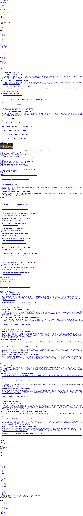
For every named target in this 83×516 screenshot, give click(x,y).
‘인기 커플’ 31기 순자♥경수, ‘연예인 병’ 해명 (12, 122)
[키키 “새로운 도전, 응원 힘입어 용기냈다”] (8, 344)
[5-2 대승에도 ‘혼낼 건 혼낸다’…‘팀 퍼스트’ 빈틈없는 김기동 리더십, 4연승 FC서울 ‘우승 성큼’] (16, 438)
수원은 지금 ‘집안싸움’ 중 (6, 365)
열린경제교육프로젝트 (5, 506)
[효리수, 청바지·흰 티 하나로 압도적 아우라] (9, 279)
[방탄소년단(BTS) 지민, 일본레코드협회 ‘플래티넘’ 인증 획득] (11, 329)
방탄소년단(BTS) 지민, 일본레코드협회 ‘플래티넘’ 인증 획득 (16, 324)
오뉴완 (3, 4)
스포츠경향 (4, 62)
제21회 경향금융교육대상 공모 (5, 447)
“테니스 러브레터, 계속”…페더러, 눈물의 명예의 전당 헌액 (15, 272)
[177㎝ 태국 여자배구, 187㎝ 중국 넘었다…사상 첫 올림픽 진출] (12, 95)
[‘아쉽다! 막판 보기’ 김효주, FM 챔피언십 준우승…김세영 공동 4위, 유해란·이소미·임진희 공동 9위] (17, 109)
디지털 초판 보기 (4, 485)
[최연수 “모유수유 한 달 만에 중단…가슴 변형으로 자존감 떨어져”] (12, 128)
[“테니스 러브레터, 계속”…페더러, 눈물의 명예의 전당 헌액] (11, 274)
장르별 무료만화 (4, 47)
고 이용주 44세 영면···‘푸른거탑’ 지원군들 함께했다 (14, 223)
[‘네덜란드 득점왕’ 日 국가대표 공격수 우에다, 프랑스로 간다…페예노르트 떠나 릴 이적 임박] (16, 424)
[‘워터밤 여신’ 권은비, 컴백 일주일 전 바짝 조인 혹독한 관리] (11, 182)
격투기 (3, 39)
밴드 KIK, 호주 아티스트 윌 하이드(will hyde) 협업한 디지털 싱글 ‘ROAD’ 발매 (20, 354)
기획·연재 (3, 478)
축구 (2, 17)
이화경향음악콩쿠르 (5, 503)
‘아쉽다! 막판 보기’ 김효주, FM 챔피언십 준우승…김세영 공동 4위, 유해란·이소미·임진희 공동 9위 (24, 105)
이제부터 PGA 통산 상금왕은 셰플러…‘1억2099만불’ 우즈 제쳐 (16, 380)
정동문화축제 (4, 502)
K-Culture (3, 480)
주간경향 (4, 0)
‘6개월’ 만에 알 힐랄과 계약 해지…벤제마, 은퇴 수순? (14, 130)
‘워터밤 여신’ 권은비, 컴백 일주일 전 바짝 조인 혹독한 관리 (15, 179)
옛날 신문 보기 (4, 486)
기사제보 (3, 66)
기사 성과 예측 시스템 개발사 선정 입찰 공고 (7, 445)
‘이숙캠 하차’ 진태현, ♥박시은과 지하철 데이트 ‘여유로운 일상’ (16, 111)
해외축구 (3, 35)
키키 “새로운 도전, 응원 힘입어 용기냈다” (11, 339)
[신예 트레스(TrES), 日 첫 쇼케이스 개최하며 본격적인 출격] (11, 315)
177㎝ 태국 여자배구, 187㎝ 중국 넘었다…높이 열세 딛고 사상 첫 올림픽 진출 (19, 213)
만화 (1, 44)
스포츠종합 (4, 18)
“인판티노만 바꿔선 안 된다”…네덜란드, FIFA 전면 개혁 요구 (16, 388)
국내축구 (3, 34)
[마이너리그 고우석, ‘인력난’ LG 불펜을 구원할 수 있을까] (11, 84)
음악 (2, 27)
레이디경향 (8, 0)
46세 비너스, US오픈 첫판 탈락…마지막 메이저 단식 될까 (15, 118)
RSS (2, 487)
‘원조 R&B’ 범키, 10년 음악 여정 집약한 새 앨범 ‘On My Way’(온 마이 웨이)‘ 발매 (20, 317)
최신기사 (3, 53)
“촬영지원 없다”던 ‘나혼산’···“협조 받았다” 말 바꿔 (15, 209)
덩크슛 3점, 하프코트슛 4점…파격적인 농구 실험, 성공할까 (15, 396)
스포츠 (3, 50)
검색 (9, 22)
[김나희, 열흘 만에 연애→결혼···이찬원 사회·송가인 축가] (11, 206)
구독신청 (3, 67)
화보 (2, 26)
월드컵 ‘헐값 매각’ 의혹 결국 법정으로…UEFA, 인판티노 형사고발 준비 (18, 262)
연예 (2, 15)
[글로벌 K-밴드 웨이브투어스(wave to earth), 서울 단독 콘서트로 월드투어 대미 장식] (15, 352)
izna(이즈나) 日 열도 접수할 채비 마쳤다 (11, 294)
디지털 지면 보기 (4, 484)
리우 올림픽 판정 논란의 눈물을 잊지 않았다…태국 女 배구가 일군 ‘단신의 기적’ (20, 426)
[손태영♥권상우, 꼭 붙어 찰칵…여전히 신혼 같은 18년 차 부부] (11, 195)
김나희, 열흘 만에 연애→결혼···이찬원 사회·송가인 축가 (15, 204)
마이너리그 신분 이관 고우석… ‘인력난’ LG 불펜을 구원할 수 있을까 (18, 267)
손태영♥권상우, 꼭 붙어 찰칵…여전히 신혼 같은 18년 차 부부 (16, 191)
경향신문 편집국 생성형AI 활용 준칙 (19, 445)
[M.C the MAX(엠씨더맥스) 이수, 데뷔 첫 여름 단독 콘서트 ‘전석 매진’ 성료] (13, 307)
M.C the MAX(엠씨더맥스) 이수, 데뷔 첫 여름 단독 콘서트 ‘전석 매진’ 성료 (19, 302)
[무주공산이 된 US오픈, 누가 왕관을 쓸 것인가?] (9, 409)
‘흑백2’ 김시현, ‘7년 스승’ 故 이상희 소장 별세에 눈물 (14, 138)
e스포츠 (3, 41)
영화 (2, 28)
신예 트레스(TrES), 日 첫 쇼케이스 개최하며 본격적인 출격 (15, 309)
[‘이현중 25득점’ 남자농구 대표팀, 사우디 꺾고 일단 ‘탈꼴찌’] (11, 78)
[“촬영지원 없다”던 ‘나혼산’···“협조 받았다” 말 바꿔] (10, 235)
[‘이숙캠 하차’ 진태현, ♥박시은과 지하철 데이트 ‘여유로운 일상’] (12, 115)
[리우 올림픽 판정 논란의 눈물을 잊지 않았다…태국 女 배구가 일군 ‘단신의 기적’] (14, 431)
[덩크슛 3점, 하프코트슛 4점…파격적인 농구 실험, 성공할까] (11, 401)
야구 (2, 16)
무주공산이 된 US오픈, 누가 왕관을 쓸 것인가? (12, 403)
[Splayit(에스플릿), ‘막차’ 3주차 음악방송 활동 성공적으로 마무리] (10, 292)
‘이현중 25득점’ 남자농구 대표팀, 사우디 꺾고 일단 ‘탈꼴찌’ (15, 74)
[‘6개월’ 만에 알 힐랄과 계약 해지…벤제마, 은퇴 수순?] (10, 132)
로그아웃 (2, 7)
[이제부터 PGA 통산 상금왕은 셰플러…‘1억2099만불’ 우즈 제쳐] (12, 386)
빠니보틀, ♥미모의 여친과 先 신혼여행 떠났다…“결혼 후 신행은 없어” (18, 218)
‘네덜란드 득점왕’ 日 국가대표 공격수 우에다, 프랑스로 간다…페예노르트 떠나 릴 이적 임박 (23, 418)
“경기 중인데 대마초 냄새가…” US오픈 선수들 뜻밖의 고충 (15, 258)
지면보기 (3, 68)
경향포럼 (3, 507)
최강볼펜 (1, 142)
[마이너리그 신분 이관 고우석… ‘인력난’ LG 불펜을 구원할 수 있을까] (13, 269)
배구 (2, 38)
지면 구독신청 (4, 483)
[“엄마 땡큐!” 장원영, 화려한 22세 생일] (8, 189)
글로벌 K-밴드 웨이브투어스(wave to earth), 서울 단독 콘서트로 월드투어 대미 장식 (21, 346)
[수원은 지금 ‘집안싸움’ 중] (4, 371)
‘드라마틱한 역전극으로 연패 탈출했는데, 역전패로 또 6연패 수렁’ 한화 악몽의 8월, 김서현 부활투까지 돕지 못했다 (28, 411)
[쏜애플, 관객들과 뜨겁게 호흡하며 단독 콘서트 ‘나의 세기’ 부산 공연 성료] (13, 337)
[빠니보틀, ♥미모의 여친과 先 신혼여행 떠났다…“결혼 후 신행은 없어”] (13, 220)
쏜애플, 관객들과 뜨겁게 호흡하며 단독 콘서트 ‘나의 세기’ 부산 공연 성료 (19, 331)
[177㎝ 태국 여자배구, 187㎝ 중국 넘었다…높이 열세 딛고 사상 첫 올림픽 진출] (14, 215)
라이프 (3, 19)
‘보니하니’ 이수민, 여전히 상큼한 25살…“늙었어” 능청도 (15, 134)
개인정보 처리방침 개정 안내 (29, 445)
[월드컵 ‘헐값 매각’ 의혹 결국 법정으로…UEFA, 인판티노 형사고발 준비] (13, 264)
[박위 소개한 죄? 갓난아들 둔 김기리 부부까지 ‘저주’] (10, 91)
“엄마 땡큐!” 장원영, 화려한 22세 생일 (11, 184)
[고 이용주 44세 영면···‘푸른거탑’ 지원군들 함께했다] (10, 225)
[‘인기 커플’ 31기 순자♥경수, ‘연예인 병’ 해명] (9, 124)
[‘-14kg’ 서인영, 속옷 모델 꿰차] (7, 275)
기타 (1, 488)
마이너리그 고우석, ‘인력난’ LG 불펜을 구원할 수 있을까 (15, 80)
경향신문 (1, 0)
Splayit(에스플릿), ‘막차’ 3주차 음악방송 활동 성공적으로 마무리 (15, 287)
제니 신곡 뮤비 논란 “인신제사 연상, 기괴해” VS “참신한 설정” (16, 86)
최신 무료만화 (4, 45)
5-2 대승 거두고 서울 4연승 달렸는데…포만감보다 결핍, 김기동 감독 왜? (18, 373)
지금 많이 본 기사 (4, 54)
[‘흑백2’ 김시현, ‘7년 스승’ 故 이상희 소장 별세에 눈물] (10, 140)
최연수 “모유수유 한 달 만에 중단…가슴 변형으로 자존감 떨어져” (17, 126)
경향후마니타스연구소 (5, 508)
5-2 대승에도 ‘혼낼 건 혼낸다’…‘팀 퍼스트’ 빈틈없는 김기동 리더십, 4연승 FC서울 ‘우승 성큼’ (23, 433)
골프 (2, 40)
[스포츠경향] (4, 10)
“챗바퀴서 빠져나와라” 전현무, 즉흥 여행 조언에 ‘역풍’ (10, 72)
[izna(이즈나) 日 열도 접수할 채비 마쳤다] (8, 300)
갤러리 (3, 479)
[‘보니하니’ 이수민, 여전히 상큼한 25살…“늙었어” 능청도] (11, 136)
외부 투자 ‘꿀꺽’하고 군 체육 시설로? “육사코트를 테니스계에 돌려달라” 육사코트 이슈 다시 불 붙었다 (25, 99)
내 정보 (3, 5)
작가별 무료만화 (4, 46)
